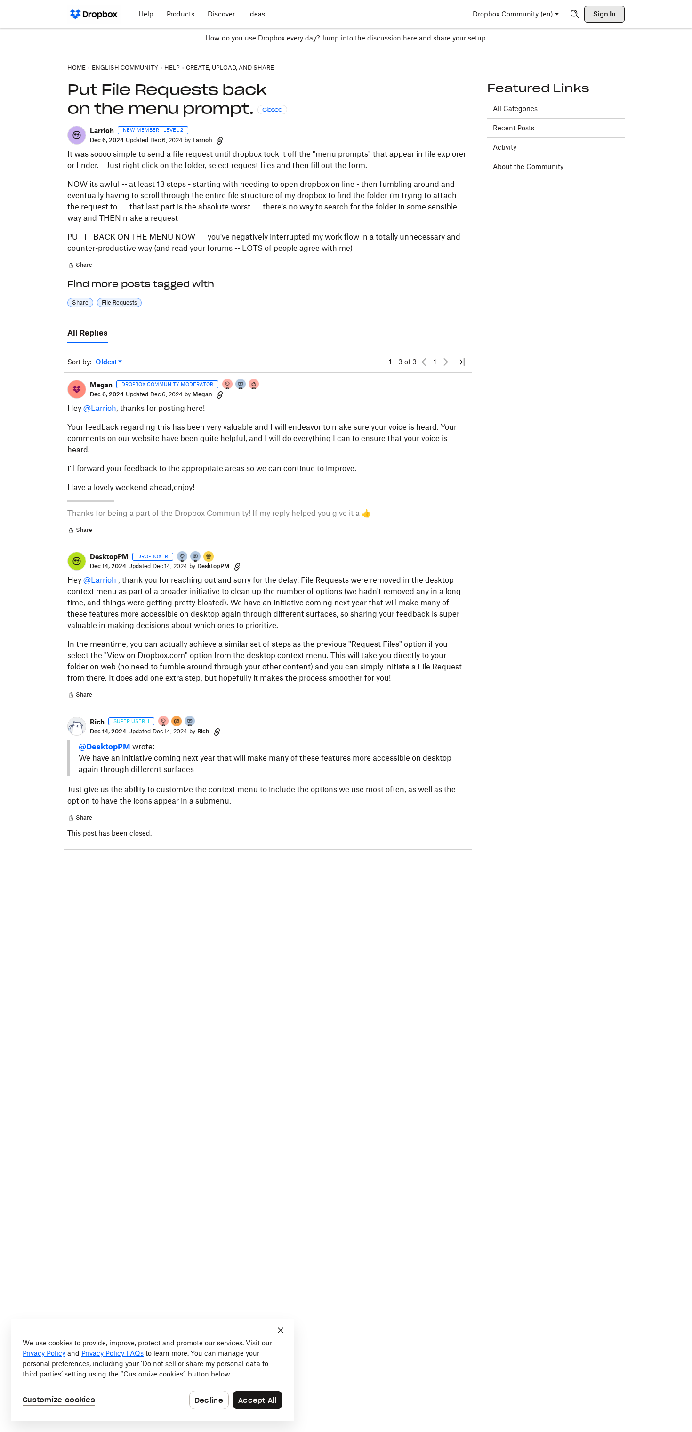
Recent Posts (513, 128)
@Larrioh (99, 408)
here (410, 38)
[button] (76, 135)
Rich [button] (97, 722)
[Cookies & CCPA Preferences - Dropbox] (152, 1370)
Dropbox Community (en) (513, 14)
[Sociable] (241, 384)
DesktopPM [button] (109, 557)
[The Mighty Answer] (177, 721)
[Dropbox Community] (94, 14)
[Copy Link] (219, 140)
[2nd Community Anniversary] (182, 557)
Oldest (107, 362)
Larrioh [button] (102, 131)
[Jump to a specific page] (460, 362)
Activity (504, 147)
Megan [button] (101, 385)
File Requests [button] (119, 302)
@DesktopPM (104, 746)
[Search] (574, 14)
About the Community (528, 166)
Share (79, 266)
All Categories (515, 109)
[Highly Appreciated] (254, 384)
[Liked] (209, 557)
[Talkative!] (195, 557)
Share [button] (80, 302)
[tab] (87, 333)
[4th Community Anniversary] (227, 384)
